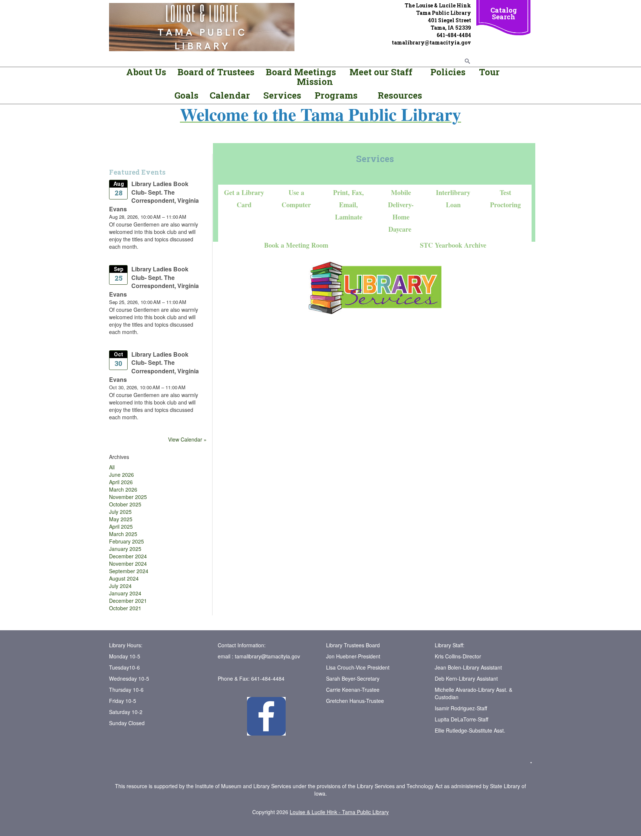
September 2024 (128, 571)
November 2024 (128, 563)
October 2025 (125, 504)
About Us (146, 72)
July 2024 (120, 585)
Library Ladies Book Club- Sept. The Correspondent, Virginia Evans (154, 196)
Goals (187, 95)
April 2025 (121, 526)
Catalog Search (503, 13)
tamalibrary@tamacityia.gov (267, 656)
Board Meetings (301, 72)
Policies (447, 72)
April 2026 (121, 482)
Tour (489, 72)
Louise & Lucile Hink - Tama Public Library (339, 812)
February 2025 (126, 541)
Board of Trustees (215, 72)
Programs (336, 95)
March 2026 (123, 489)
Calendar (230, 95)
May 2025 (120, 519)
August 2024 (124, 578)
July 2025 (120, 511)
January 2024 (125, 593)
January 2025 (125, 548)
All (112, 467)
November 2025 (128, 496)
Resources (400, 95)
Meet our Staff (381, 72)
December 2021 (128, 600)
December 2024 (128, 556)
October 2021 (125, 608)
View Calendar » (187, 439)
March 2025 (123, 534)
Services (283, 95)
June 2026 (121, 474)
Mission (315, 81)
